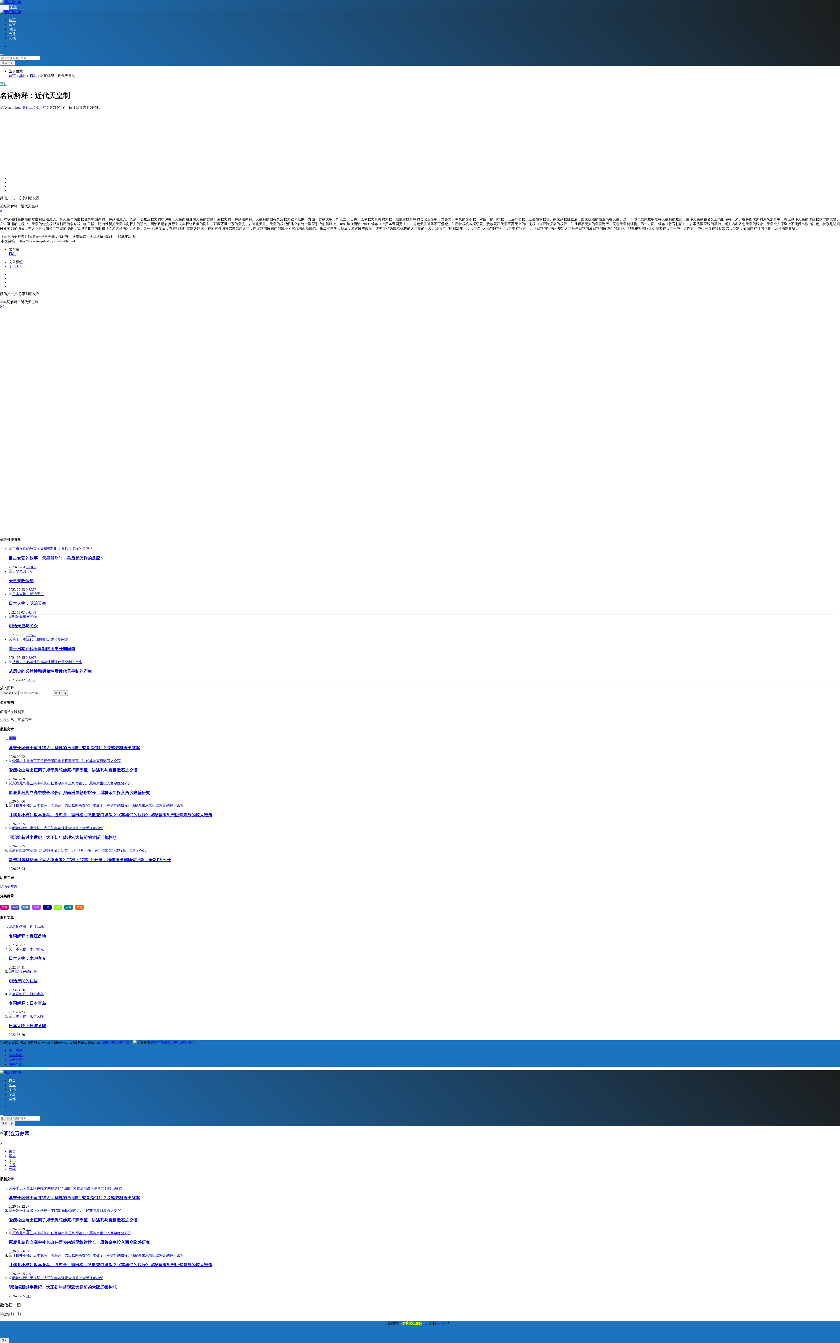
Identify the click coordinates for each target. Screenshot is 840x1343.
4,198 (32, 680)
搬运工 (27, 107)
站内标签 (16, 1055)
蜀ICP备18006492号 (117, 1042)
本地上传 (60, 693)
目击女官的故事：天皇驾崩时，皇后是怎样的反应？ (56, 558)
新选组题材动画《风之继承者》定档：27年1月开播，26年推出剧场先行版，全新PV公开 (90, 859)
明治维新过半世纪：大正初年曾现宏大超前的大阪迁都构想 (63, 837)
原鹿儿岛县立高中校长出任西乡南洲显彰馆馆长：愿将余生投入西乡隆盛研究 (79, 792)
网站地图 (16, 1059)
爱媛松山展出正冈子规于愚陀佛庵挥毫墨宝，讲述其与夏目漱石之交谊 (73, 770)
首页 (12, 20)
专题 (12, 34)
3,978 (32, 657)
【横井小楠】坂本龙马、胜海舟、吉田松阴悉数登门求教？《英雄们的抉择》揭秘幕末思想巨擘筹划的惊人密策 (110, 815)
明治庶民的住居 (23, 981)
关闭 (4, 1340)
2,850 (32, 567)
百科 (33, 76)
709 (28, 1274)
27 (27, 1206)
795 (28, 1251)
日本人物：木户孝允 (27, 958)
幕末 (12, 24)
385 (28, 1229)
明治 (12, 29)
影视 (25, 907)
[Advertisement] (131, 140)
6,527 (32, 635)
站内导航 (16, 1064)
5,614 (38, 107)
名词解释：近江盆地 (27, 936)
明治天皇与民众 (23, 626)
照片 (58, 907)
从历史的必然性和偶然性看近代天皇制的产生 (50, 671)
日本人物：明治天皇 (27, 603)
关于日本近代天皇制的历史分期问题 (42, 648)
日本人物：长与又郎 (27, 1025)
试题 (79, 907)
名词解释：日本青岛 (27, 1003)
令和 (12, 738)
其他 (12, 38)
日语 (47, 907)
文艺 (36, 907)
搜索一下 (7, 63)
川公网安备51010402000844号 (173, 1042)
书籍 (4, 907)
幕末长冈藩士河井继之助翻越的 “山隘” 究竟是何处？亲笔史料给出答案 (74, 747)
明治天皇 (16, 266)
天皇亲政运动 (21, 581)
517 (28, 1296)
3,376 (32, 589)
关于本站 (16, 1050)
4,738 (32, 612)
